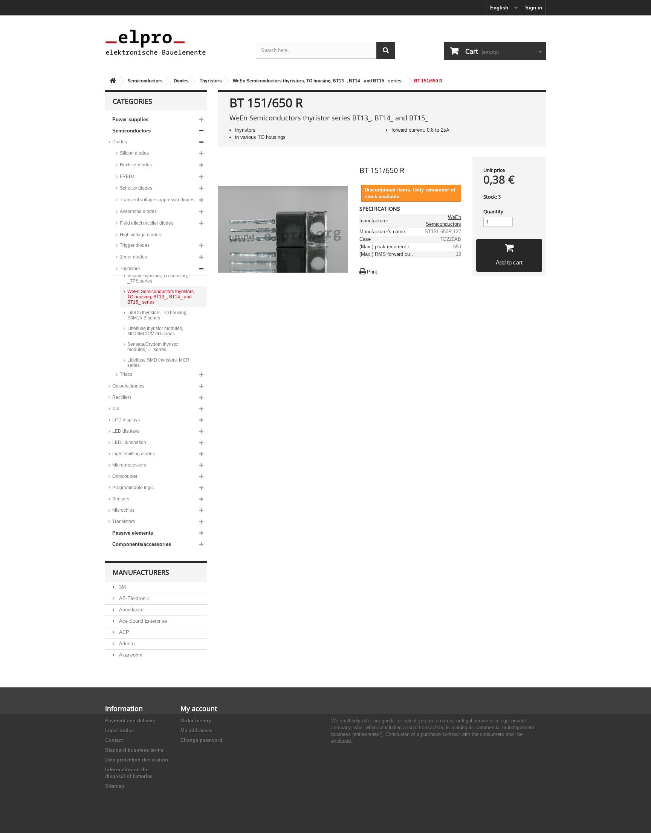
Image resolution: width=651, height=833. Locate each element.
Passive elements (132, 533)
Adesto (126, 643)
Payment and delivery (130, 721)
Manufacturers (141, 572)
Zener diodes (133, 257)
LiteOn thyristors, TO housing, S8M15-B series (157, 315)
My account (198, 708)
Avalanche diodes (138, 211)
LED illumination (129, 442)
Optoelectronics (128, 386)
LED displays (125, 431)
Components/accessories (141, 544)
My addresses (196, 730)
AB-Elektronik (133, 598)
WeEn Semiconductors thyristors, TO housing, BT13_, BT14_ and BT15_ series (317, 81)
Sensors (120, 499)
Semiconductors (145, 81)
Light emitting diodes (133, 453)
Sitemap (114, 786)
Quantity (493, 211)
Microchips (123, 510)
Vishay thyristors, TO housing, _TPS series (157, 278)
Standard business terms (134, 750)
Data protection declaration (136, 760)
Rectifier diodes (136, 164)
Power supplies (130, 119)
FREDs (127, 176)
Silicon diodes (134, 153)
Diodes (181, 81)
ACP (123, 632)
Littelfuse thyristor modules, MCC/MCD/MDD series (155, 331)
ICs (115, 408)
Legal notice (119, 730)
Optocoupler (125, 476)
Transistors (123, 521)
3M (122, 587)
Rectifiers (121, 397)
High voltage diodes (140, 234)
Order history (195, 721)
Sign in (533, 8)
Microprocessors (129, 465)
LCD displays (126, 420)
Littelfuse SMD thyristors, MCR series (158, 362)
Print (372, 272)
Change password (201, 740)
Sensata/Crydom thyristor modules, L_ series (153, 347)
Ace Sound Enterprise (142, 621)
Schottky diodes (136, 188)
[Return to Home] (112, 81)
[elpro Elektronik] (175, 42)
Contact (114, 740)
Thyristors (211, 81)
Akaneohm (130, 655)
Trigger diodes (135, 245)
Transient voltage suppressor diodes (157, 199)
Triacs (126, 374)
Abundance (131, 610)
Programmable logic (133, 487)
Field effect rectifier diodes (146, 223)
